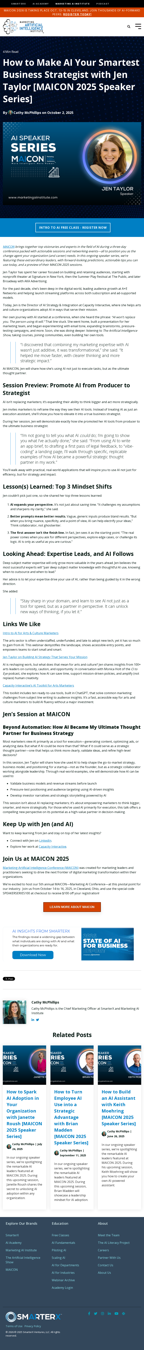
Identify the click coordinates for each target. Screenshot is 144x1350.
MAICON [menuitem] (12, 1270)
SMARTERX (18, 4)
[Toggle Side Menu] (138, 26)
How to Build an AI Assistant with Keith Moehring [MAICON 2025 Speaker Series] (119, 1108)
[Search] (128, 26)
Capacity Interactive (52, 846)
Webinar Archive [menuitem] (63, 1280)
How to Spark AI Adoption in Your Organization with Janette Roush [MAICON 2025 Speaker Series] (24, 1114)
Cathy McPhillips (27, 112)
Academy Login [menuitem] (62, 1288)
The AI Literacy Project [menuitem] (114, 1243)
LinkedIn (45, 841)
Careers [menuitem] (103, 1250)
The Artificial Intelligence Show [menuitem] (23, 1260)
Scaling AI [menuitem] (58, 1258)
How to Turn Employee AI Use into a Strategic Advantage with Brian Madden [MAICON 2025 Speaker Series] (71, 1117)
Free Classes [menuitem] (60, 1235)
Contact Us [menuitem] (105, 1265)
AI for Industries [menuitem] (63, 1273)
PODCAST (103, 4)
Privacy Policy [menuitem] (32, 1326)
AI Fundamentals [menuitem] (63, 1243)
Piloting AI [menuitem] (59, 1250)
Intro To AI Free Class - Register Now (73, 227)
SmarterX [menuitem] (12, 1235)
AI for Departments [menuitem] (65, 1265)
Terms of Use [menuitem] (14, 1326)
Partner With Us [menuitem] (109, 1258)
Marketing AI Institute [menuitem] (21, 1250)
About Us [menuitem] (104, 1273)
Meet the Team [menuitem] (108, 1235)
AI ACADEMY (41, 4)
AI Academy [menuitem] (14, 1243)
